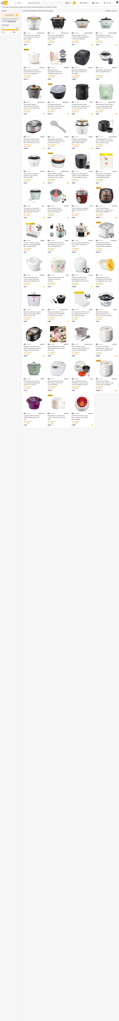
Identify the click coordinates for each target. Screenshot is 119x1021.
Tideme (91, 309)
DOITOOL (42, 275)
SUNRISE (42, 240)
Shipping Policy (12, 21)
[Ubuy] (4, 3)
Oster (91, 206)
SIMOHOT (66, 344)
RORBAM (66, 67)
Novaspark (114, 240)
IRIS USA (66, 413)
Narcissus (41, 67)
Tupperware (41, 413)
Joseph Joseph (64, 171)
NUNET (66, 240)
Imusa (42, 309)
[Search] (74, 3)
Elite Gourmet (40, 33)
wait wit (91, 240)
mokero (91, 171)
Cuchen (91, 275)
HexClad (114, 67)
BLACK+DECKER (89, 33)
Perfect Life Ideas (89, 344)
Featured (114, 11)
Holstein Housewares (64, 309)
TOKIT (91, 102)
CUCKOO (42, 171)
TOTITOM (66, 206)
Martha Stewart (113, 102)
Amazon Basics (113, 137)
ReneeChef (65, 102)
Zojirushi (90, 67)
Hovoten (114, 171)
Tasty (42, 206)
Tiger (67, 275)
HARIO (115, 309)
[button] (84, 3)
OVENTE (91, 137)
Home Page (5, 7)
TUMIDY (42, 379)
